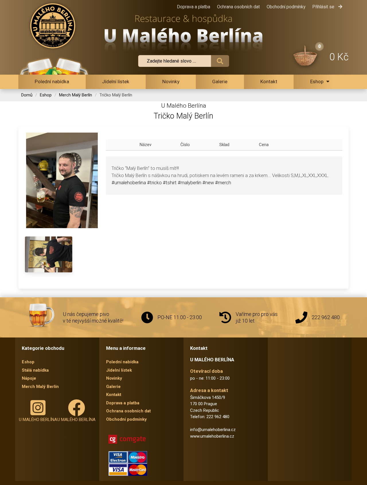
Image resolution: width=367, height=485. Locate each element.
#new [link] (208, 182)
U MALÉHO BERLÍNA (38, 419)
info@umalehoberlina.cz (213, 429)
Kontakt (268, 81)
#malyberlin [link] (189, 182)
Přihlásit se (323, 6)
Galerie (219, 81)
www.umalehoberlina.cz (212, 436)
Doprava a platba (193, 6)
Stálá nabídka (35, 370)
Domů (26, 95)
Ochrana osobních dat (238, 6)
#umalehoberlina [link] (129, 182)
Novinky (170, 81)
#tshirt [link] (170, 182)
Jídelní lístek (115, 81)
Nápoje (29, 378)
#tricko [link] (154, 182)
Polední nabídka (52, 81)
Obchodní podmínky (286, 6)
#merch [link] (223, 182)
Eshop (316, 81)
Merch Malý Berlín (75, 95)
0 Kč (339, 57)
